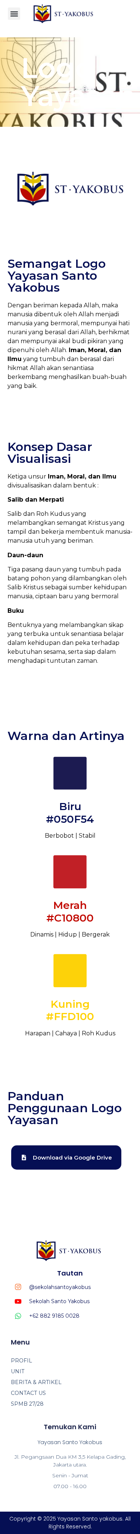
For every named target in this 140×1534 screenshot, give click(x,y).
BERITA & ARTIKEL (36, 1382)
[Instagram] (18, 1286)
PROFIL (21, 1360)
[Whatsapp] (18, 1316)
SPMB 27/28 (27, 1403)
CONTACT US (28, 1393)
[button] (14, 13)
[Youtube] (18, 1301)
